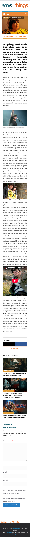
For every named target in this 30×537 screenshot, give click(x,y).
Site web (5, 480)
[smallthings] (4, 14)
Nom (5, 464)
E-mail (5, 472)
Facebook (21, 344)
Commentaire (8, 441)
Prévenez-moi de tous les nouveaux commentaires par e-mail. (14, 492)
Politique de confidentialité (10, 522)
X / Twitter (9, 344)
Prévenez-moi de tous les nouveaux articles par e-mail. (14, 500)
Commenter (15, 348)
